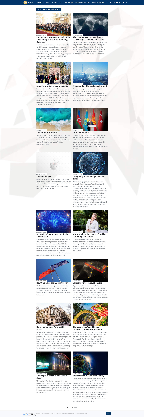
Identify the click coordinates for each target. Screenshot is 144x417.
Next (75, 407)
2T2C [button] (51, 2)
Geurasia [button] (39, 2)
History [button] (56, 2)
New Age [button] (70, 2)
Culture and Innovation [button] (80, 2)
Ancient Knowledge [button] (92, 2)
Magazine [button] (101, 2)
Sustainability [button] (63, 2)
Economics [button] (46, 2)
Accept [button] (108, 413)
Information (26, 415)
